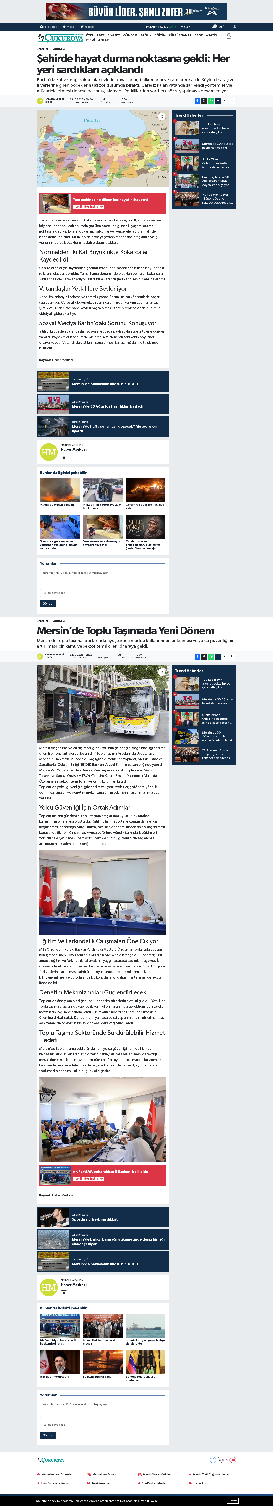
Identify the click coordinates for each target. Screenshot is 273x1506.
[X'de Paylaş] (204, 101)
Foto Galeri (50, 26)
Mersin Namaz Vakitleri (157, 1474)
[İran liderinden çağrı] (60, 1362)
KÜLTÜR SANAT (180, 35)
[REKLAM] (136, 11)
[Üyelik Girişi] (233, 27)
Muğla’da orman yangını (57, 504)
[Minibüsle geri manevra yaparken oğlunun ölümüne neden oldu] (60, 526)
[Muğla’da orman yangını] (60, 490)
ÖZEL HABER (95, 35)
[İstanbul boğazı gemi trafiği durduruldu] (145, 1325)
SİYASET (114, 35)
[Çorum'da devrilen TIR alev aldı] (145, 490)
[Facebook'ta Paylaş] (197, 101)
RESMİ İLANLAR (97, 40)
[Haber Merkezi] (49, 452)
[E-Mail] (64, 458)
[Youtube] (233, 1460)
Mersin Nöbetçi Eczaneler (57, 1474)
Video (70, 26)
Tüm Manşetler (101, 1483)
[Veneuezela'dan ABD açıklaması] (145, 1362)
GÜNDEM (130, 35)
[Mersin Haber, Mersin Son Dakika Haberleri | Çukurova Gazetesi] (60, 38)
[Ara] (229, 35)
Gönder (48, 603)
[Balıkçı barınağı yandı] (103, 1362)
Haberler (42, 49)
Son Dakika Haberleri (154, 1483)
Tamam (233, 1501)
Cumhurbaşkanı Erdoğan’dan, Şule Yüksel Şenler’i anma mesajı (143, 545)
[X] (220, 1460)
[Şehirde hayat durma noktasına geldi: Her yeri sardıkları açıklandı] (103, 148)
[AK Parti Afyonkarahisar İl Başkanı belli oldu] (60, 1325)
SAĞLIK (146, 35)
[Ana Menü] (229, 40)
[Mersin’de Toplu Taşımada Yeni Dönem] (103, 704)
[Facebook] (213, 1460)
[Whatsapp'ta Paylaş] (211, 101)
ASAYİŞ (211, 35)
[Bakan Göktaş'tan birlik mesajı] (103, 1325)
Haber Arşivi (201, 1483)
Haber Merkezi (74, 449)
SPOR (199, 35)
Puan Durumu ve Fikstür (55, 1483)
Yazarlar (89, 26)
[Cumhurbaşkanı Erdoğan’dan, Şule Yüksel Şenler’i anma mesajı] (145, 526)
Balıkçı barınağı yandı (97, 1376)
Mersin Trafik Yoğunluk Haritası (211, 1474)
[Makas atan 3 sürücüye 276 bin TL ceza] (103, 490)
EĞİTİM (160, 35)
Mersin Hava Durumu (104, 1474)
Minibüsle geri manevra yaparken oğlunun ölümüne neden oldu (59, 545)
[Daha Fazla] (218, 101)
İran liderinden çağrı (54, 1376)
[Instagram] (226, 1460)
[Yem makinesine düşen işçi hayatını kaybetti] (103, 526)
